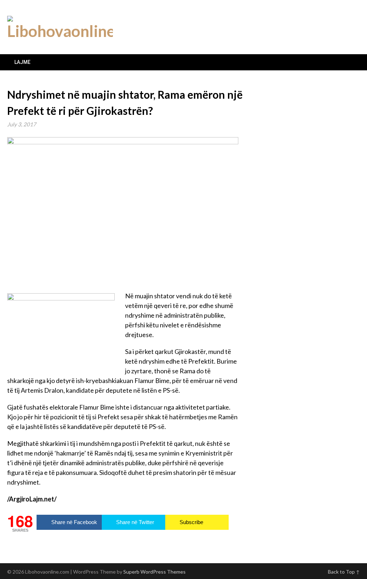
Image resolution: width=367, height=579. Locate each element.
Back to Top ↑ (344, 572)
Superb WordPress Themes (154, 572)
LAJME (22, 62)
